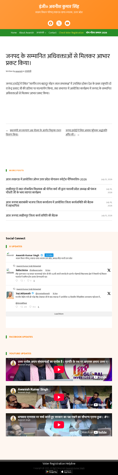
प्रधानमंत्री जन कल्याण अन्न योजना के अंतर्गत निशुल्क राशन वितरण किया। (33, 132)
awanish (18, 71)
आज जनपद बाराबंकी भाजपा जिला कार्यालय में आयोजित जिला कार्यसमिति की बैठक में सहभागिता (49, 204)
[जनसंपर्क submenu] (45, 32)
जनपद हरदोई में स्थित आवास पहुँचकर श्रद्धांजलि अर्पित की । (86, 132)
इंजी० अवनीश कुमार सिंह (59, 6)
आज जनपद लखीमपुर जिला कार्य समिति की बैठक (32, 215)
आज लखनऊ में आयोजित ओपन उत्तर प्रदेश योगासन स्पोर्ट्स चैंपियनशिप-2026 (46, 179)
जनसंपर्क (28, 71)
